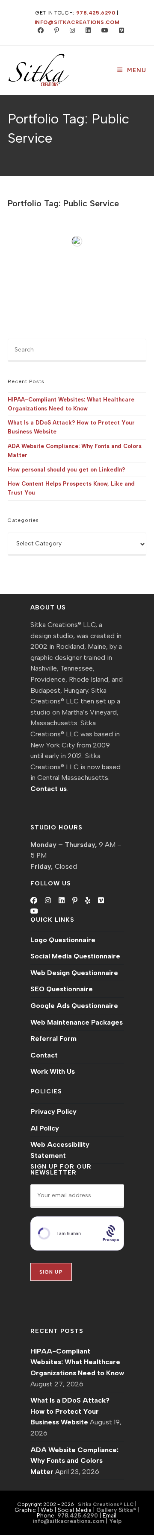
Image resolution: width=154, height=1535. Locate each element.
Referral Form (53, 1038)
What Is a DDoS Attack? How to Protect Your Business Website (70, 1411)
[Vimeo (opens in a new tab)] (118, 31)
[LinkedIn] (62, 900)
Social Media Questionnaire (75, 956)
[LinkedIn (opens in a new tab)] (86, 31)
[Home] (10, 151)
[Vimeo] (101, 900)
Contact (44, 1055)
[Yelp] (87, 900)
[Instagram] (48, 900)
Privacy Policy (53, 1111)
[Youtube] (34, 911)
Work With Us (52, 1071)
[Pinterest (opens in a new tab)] (54, 31)
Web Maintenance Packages (76, 1022)
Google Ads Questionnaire (74, 1006)
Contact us (48, 789)
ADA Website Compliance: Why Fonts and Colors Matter (74, 1461)
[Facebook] (33, 900)
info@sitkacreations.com (77, 22)
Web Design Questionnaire (74, 973)
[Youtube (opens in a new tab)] (103, 31)
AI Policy (44, 1128)
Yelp (115, 1520)
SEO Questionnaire (61, 989)
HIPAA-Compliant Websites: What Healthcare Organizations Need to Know (77, 1362)
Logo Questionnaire (62, 940)
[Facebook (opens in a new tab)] (38, 31)
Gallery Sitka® (116, 1509)
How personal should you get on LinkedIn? (66, 469)
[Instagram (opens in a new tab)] (70, 31)
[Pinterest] (74, 900)
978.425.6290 (96, 13)
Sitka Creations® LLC (106, 1504)
